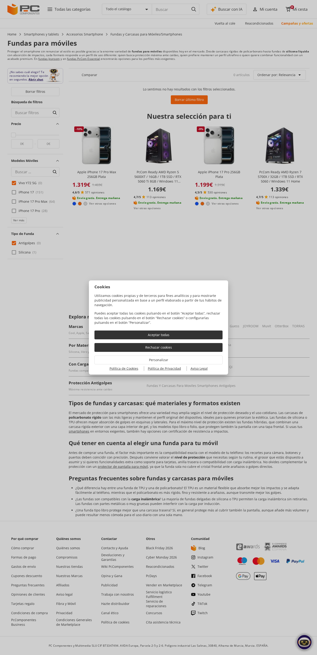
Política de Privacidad (164, 368)
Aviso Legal (199, 368)
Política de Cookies (124, 368)
